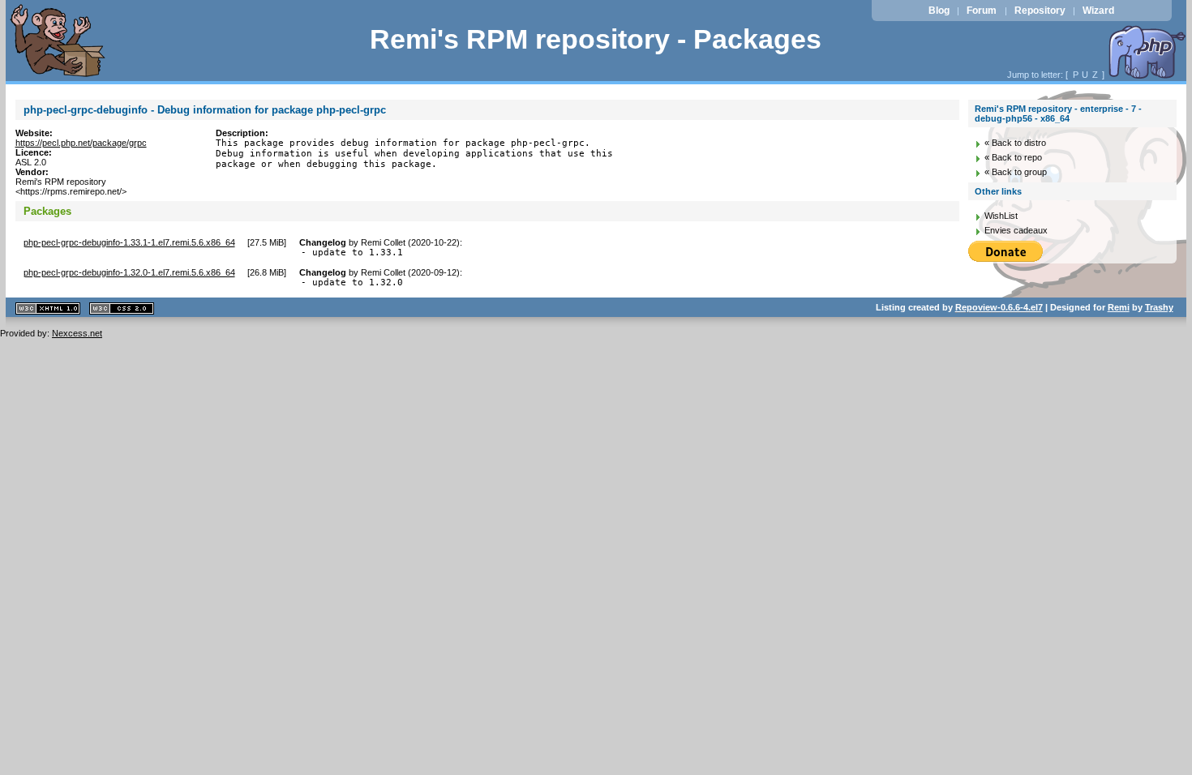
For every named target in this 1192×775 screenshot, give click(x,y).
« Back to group (1015, 172)
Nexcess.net (77, 333)
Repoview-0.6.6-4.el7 (999, 307)
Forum (982, 10)
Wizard (1098, 10)
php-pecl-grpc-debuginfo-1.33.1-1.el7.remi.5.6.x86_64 (129, 242)
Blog (939, 10)
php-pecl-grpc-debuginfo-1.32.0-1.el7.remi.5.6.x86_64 (129, 272)
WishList (1001, 216)
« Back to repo (1013, 157)
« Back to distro (1015, 143)
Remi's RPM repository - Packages (595, 39)
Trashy (1159, 307)
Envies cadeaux (1016, 230)
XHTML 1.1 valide (47, 308)
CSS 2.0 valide (121, 308)
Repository (1040, 10)
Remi (1119, 307)
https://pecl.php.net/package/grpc (81, 143)
